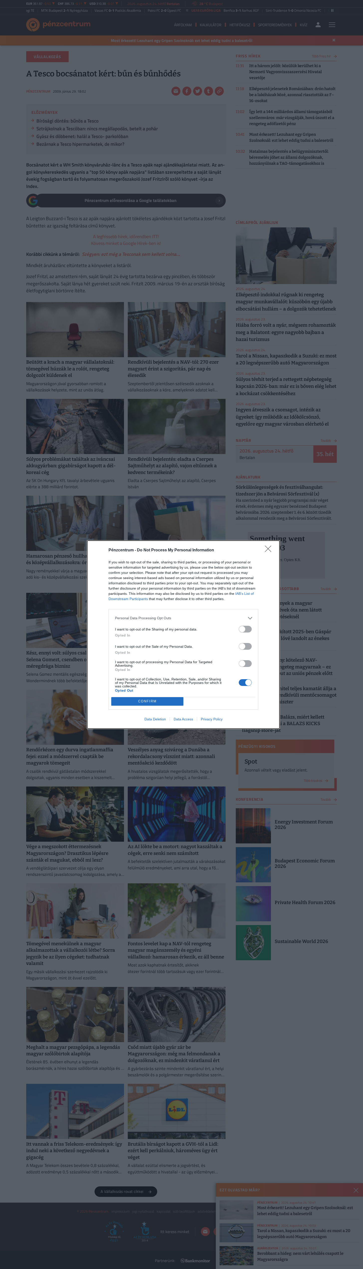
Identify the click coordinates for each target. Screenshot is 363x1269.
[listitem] (183, 618)
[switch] (245, 629)
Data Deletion (155, 719)
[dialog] (183, 635)
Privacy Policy (212, 719)
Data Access (183, 719)
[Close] (269, 550)
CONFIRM (147, 701)
